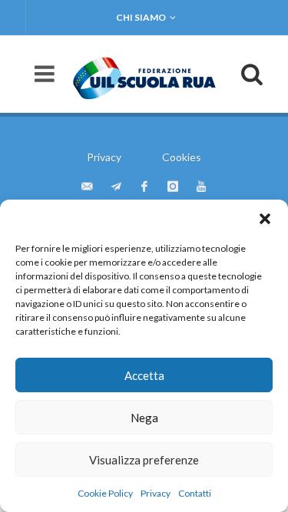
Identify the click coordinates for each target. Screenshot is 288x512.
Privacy (155, 493)
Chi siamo (141, 17)
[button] (265, 218)
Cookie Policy (105, 493)
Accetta (144, 375)
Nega (144, 417)
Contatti (194, 493)
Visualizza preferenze (144, 460)
